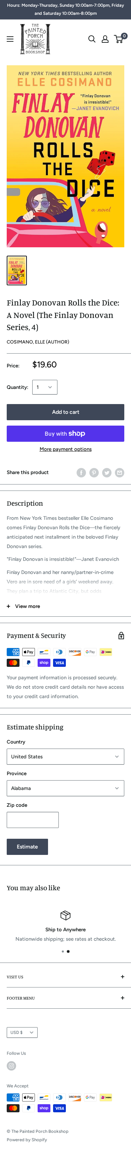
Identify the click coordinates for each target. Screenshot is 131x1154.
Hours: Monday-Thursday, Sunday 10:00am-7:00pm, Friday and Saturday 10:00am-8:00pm (65, 9)
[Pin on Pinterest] (94, 472)
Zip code (17, 805)
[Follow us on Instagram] (11, 1066)
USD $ (16, 1032)
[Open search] (92, 39)
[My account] (105, 39)
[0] (119, 39)
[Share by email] (119, 472)
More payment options (66, 449)
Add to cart (65, 412)
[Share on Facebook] (81, 472)
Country (16, 742)
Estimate (27, 846)
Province (17, 773)
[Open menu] (10, 39)
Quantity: (17, 387)
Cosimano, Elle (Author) (38, 342)
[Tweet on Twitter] (107, 472)
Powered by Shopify (27, 1139)
